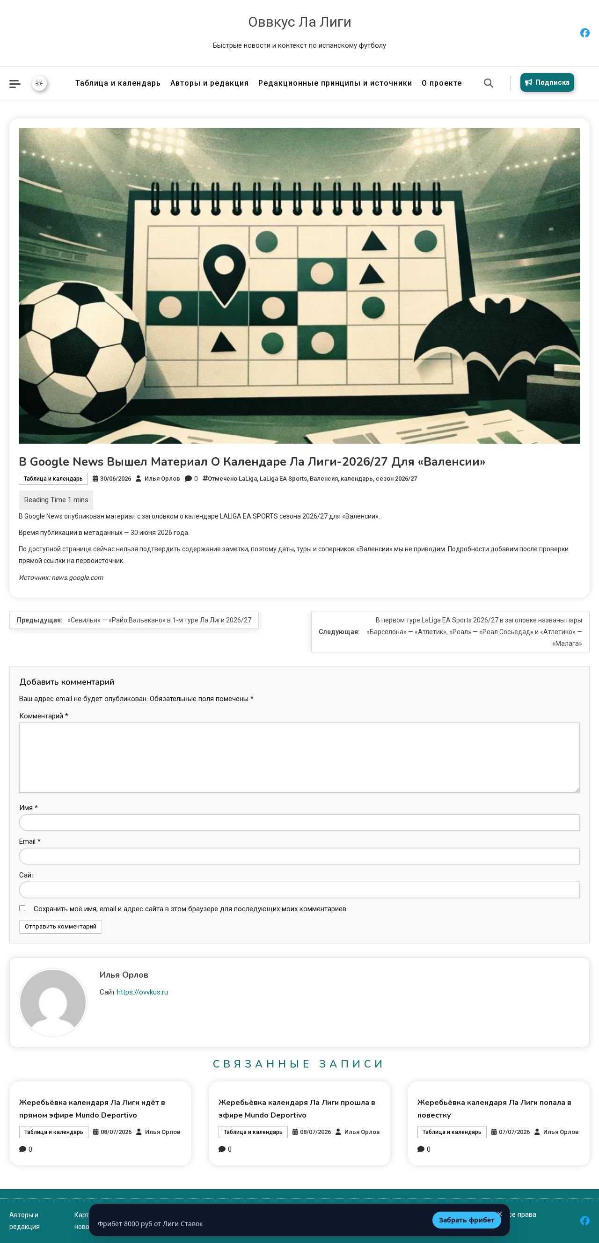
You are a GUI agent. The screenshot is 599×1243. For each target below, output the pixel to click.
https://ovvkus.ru (142, 992)
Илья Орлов (162, 478)
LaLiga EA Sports (283, 478)
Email (30, 841)
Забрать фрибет (467, 1219)
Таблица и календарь (118, 83)
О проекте (442, 83)
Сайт (27, 875)
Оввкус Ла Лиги (299, 22)
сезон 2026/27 (396, 478)
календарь (357, 478)
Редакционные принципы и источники (335, 83)
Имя (28, 808)
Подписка (552, 82)
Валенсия (324, 478)
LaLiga (248, 478)
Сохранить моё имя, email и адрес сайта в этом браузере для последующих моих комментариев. (191, 909)
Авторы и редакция (209, 83)
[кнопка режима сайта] (39, 83)
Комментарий (43, 716)
